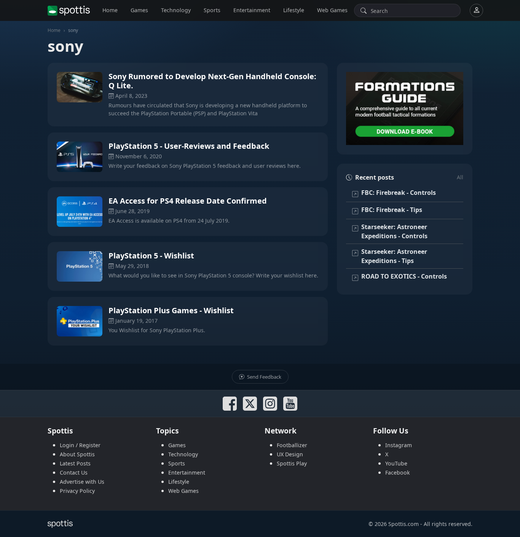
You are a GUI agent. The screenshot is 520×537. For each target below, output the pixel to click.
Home (110, 10)
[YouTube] (290, 404)
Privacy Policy (77, 490)
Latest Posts (75, 463)
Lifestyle (293, 10)
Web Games (332, 10)
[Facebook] (230, 404)
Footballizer (292, 445)
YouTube (396, 463)
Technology (176, 10)
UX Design (290, 454)
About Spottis (77, 454)
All (460, 177)
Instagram (398, 445)
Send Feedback (263, 376)
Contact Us (74, 472)
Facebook (397, 472)
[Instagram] (270, 404)
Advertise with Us (82, 481)
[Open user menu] (476, 10)
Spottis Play (292, 463)
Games (139, 10)
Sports (212, 10)
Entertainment (251, 10)
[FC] (404, 108)
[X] (250, 404)
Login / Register (80, 445)
